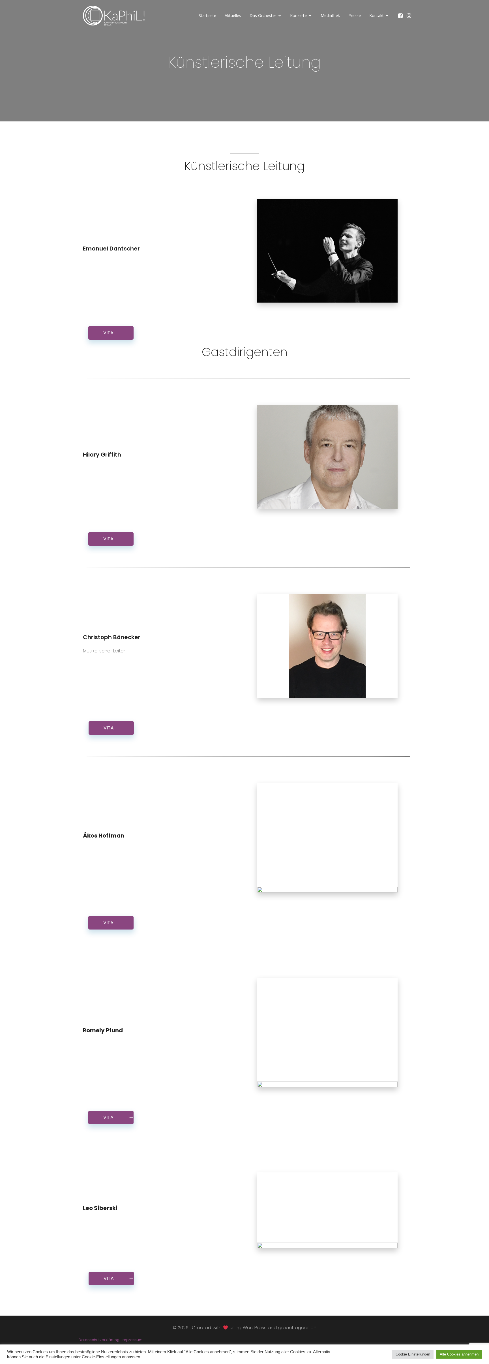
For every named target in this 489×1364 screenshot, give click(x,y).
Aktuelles (233, 15)
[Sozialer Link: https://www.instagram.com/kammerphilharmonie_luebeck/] (410, 15)
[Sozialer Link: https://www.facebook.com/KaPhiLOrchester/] (402, 15)
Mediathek (330, 15)
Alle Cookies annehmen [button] (459, 1354)
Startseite (207, 15)
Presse (354, 15)
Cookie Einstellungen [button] (413, 1354)
